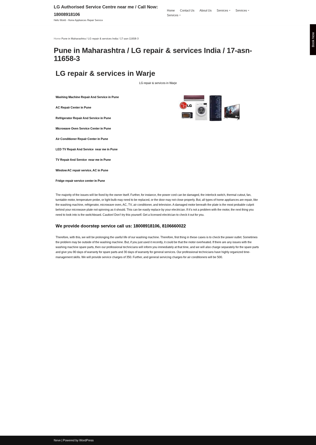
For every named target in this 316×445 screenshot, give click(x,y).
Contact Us (187, 10)
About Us (206, 10)
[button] (229, 10)
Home (171, 10)
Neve (57, 440)
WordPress (86, 440)
